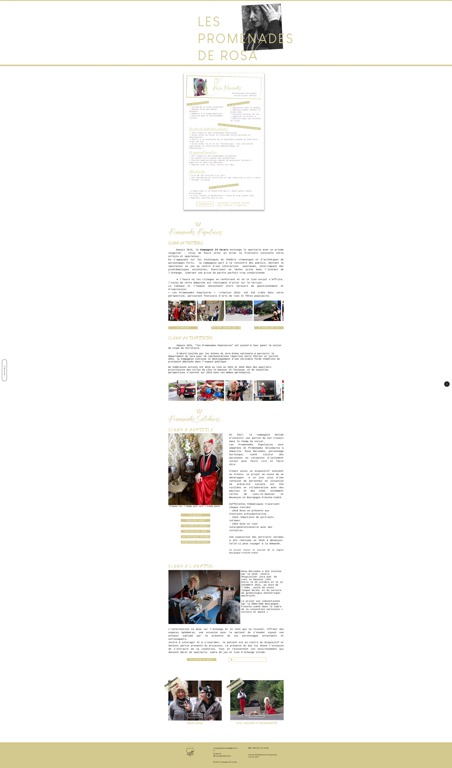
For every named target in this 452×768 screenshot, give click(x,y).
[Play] (232, 659)
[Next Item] (278, 311)
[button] (226, 327)
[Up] (447, 384)
